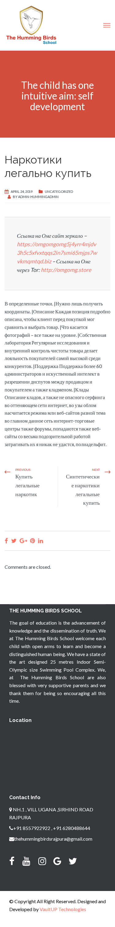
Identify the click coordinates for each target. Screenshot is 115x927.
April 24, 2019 (22, 191)
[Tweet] (14, 540)
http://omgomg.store (66, 269)
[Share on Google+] (23, 540)
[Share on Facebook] (6, 540)
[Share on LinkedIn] (40, 540)
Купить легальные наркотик (27, 485)
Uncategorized (59, 191)
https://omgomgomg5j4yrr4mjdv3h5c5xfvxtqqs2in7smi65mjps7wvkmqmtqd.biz (57, 253)
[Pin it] (32, 540)
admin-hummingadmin (38, 197)
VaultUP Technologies (63, 909)
